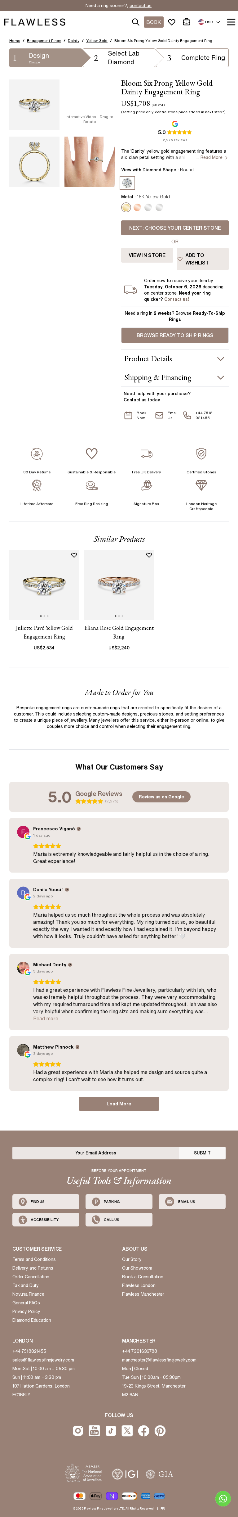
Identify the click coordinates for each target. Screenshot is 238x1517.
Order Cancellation (30, 1277)
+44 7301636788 (139, 1351)
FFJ (163, 1508)
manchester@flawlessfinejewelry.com (159, 1360)
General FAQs (26, 1303)
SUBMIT (202, 1153)
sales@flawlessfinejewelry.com (43, 1360)
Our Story (132, 1259)
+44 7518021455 (29, 1351)
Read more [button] (45, 1018)
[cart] (187, 22)
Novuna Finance (28, 1294)
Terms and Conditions (34, 1259)
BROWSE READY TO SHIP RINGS (175, 335)
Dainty (73, 40)
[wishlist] (172, 22)
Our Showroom (137, 1268)
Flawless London (139, 1285)
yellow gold (97, 40)
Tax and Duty (25, 1285)
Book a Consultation (142, 1277)
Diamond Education (31, 1320)
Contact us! (176, 299)
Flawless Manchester (143, 1294)
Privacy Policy (26, 1311)
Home (14, 40)
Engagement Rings (44, 40)
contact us (141, 5)
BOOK (153, 22)
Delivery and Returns (32, 1268)
